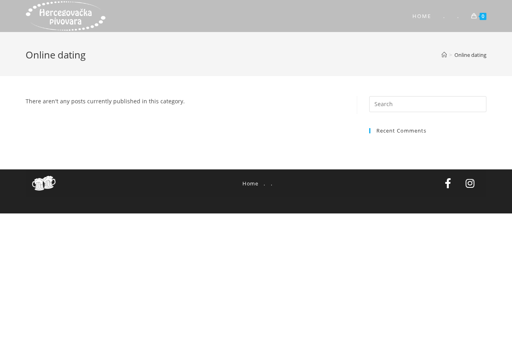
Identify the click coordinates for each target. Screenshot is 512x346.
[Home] (444, 54)
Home (250, 183)
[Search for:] (427, 103)
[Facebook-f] (448, 183)
